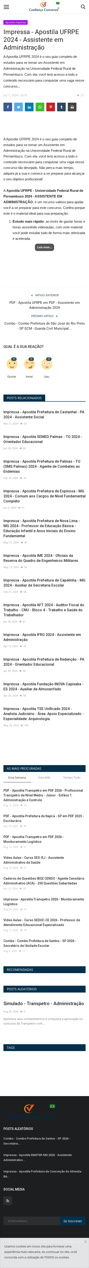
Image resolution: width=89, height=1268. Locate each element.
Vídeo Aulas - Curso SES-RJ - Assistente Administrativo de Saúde (33, 860)
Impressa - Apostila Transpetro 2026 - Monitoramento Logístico (43, 901)
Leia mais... (44, 247)
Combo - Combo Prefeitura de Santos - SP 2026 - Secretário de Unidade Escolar (39, 943)
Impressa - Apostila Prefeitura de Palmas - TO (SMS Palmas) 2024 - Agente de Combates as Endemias (41, 466)
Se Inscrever (72, 1221)
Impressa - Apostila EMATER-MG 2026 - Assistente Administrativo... (37, 1157)
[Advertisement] (44, 128)
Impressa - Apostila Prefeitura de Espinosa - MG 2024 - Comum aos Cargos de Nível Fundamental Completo (44, 496)
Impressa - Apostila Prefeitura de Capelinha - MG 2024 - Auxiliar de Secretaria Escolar (44, 582)
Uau (46, 377)
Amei (29, 377)
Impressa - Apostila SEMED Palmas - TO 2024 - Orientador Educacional (42, 439)
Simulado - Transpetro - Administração (43, 1003)
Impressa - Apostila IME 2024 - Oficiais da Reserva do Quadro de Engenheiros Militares (40, 558)
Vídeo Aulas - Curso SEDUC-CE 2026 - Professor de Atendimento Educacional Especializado (41, 922)
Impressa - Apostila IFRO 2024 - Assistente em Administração (42, 637)
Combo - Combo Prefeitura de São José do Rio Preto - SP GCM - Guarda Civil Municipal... (44, 326)
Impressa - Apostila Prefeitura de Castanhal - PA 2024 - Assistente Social (43, 414)
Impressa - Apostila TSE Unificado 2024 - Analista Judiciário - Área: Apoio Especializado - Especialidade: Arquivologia (43, 714)
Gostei (11, 377)
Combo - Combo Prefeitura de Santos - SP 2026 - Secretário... (36, 1141)
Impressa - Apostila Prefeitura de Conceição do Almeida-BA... (42, 1174)
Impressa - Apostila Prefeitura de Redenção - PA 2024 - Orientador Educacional (43, 662)
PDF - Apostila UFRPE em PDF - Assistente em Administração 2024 (44, 305)
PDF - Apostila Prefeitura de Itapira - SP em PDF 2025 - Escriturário (43, 818)
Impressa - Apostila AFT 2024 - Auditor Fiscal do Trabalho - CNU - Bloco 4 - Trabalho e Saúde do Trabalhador (43, 610)
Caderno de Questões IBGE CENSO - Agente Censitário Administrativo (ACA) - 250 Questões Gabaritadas (43, 881)
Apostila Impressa (15, 22)
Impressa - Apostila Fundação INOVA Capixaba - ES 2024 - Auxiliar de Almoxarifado (43, 686)
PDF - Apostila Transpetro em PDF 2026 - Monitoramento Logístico (33, 839)
